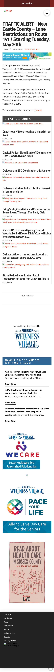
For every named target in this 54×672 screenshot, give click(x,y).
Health (7, 629)
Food (6, 622)
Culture (7, 614)
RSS (37, 49)
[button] (47, 13)
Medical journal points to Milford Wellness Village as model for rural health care (25, 373)
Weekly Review (10, 641)
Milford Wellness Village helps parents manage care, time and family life (23, 391)
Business (8, 618)
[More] (38, 110)
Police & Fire (29, 49)
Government (9, 611)
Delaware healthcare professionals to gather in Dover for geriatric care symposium (27, 410)
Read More (10, 384)
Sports (7, 637)
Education (8, 626)
